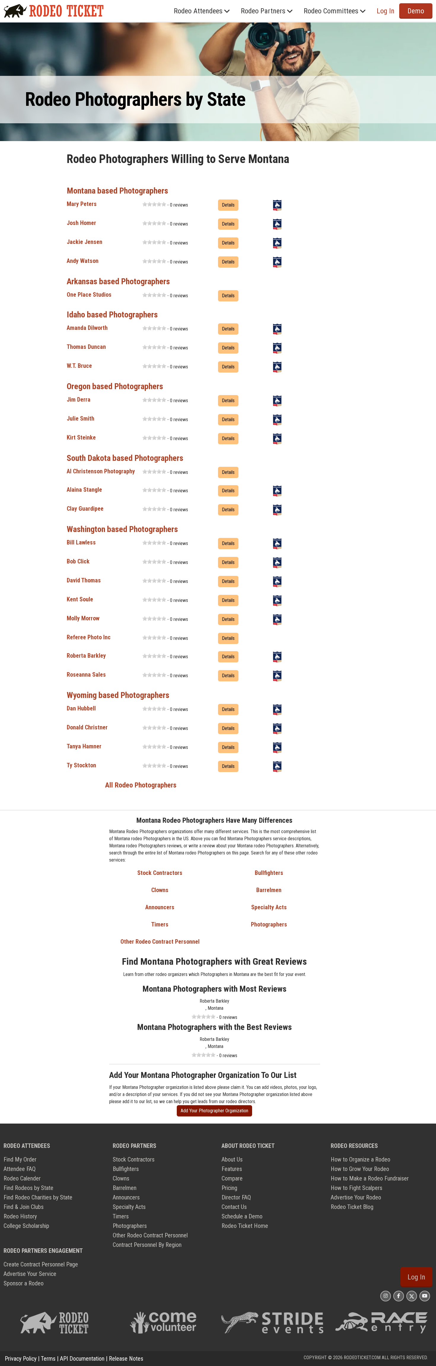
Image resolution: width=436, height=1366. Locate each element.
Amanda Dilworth (87, 327)
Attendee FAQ (20, 1168)
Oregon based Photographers (115, 386)
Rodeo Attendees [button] (198, 11)
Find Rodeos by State (28, 1187)
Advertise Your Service (30, 1273)
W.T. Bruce (79, 365)
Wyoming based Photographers (118, 695)
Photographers (269, 924)
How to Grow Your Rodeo (360, 1168)
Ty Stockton (81, 765)
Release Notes (126, 1358)
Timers (159, 924)
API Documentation (82, 1358)
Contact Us (234, 1206)
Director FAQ (236, 1197)
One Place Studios (89, 294)
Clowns (159, 890)
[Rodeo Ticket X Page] (411, 1296)
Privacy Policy (20, 1358)
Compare (232, 1178)
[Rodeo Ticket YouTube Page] (425, 1296)
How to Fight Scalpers (356, 1187)
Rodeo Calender (22, 1178)
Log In (416, 1277)
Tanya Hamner (84, 746)
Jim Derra (78, 399)
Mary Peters (82, 203)
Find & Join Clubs (24, 1206)
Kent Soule (80, 599)
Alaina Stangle (84, 489)
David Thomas (84, 580)
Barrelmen (268, 890)
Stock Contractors (159, 872)
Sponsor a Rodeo (24, 1283)
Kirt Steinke (81, 437)
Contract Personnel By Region (147, 1244)
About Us (232, 1159)
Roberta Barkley (86, 655)
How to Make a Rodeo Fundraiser (370, 1178)
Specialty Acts (269, 907)
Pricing (229, 1187)
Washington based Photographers (122, 529)
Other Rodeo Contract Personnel (160, 941)
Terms (48, 1358)
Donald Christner (87, 727)
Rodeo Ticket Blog (352, 1206)
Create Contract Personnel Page (41, 1264)
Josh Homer (81, 222)
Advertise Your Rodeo (356, 1197)
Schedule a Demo (242, 1216)
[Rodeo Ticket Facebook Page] (399, 1296)
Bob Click (78, 561)
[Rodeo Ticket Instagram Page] (386, 1296)
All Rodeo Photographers (140, 785)
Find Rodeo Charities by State (38, 1197)
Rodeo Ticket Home (245, 1225)
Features (232, 1168)
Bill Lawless (81, 542)
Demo (416, 11)
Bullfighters (269, 872)
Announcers (159, 907)
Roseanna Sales (86, 674)
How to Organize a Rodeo (360, 1159)
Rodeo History (20, 1216)
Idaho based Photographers (112, 314)
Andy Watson (82, 260)
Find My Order (20, 1159)
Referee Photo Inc (89, 637)
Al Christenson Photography (101, 471)
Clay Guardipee (85, 508)
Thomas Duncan (86, 346)
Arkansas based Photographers (118, 281)
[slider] (154, 204)
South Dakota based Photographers (125, 458)
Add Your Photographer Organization (214, 1110)
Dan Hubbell (81, 708)
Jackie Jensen (84, 241)
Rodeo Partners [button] (263, 11)
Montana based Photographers (117, 191)
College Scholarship (26, 1225)
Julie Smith (80, 418)
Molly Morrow (83, 618)
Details (228, 205)
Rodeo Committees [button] (331, 11)
